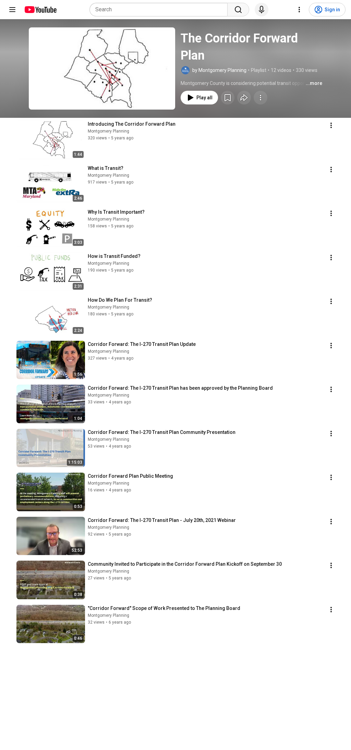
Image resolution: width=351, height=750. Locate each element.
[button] (102, 68)
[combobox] (160, 9)
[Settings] (299, 9)
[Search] (238, 9)
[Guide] (12, 9)
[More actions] (260, 97)
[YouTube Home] (40, 9)
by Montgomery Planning (219, 70)
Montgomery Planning (108, 131)
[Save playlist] (227, 97)
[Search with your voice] (261, 9)
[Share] (244, 97)
